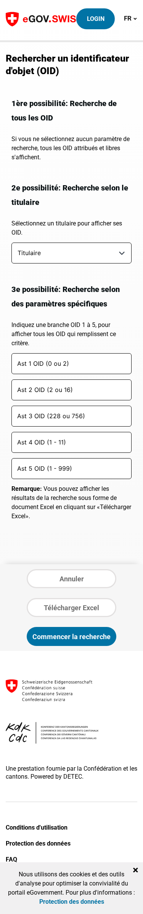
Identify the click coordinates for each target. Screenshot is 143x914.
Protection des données (38, 843)
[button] (121, 253)
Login (95, 18)
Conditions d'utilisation (36, 827)
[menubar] (68, 255)
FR (130, 18)
